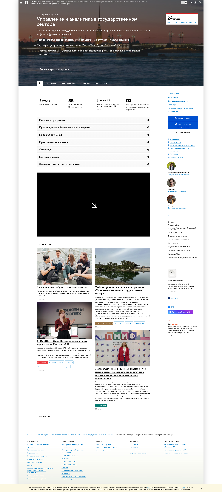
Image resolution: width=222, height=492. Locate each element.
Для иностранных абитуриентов (183, 125)
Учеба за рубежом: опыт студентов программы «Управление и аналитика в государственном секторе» (120, 290)
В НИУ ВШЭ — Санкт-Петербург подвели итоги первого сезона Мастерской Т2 (62, 342)
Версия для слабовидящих (36, 476)
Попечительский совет (35, 459)
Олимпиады (65, 458)
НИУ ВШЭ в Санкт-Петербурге (37, 435)
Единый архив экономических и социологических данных (140, 452)
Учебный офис (172, 216)
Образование (68, 441)
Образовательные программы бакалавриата (65, 435)
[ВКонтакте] (169, 307)
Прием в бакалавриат (69, 461)
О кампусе (32, 441)
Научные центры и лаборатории (106, 448)
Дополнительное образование (72, 470)
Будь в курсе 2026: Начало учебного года (181, 22)
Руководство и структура (35, 450)
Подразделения (32, 453)
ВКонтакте (174, 298)
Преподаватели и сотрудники (37, 456)
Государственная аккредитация (138, 104)
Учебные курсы (175, 139)
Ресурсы (134, 441)
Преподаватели (175, 142)
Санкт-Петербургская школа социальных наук (98, 435)
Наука (99, 441)
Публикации (134, 448)
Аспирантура (66, 473)
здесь (149, 488)
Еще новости (44, 416)
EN (186, 2)
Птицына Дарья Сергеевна (177, 191)
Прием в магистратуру (69, 464)
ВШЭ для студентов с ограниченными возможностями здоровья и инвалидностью (40, 470)
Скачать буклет (183, 132)
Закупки (29, 465)
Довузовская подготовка (70, 455)
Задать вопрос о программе (54, 69)
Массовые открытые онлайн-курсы (176, 453)
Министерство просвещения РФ (175, 450)
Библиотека (134, 445)
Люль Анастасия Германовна (177, 208)
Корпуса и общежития (34, 462)
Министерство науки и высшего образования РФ (175, 446)
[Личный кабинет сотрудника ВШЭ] (195, 2)
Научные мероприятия (103, 445)
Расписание (174, 154)
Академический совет (177, 157)
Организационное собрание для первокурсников (62, 287)
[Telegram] (172, 307)
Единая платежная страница (36, 479)
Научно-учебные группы (104, 451)
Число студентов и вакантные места (182, 145)
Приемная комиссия (182, 118)
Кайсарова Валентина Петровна (178, 175)
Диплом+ (65, 467)
